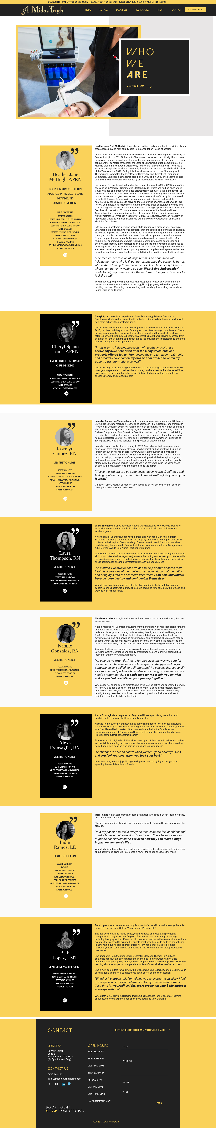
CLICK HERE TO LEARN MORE (138, 1)
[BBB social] (63, 1084)
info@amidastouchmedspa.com (64, 1078)
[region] (66, 205)
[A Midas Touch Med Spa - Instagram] (56, 1084)
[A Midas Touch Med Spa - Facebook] (49, 1084)
